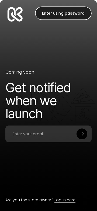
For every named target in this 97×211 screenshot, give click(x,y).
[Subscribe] (82, 133)
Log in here (64, 200)
